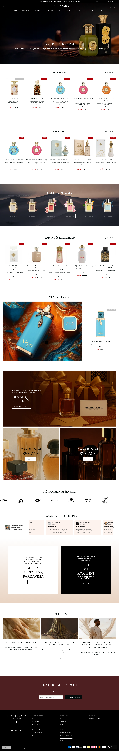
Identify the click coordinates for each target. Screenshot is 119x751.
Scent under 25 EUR (37, 732)
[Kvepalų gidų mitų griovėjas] (21, 628)
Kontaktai (63, 724)
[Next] (114, 34)
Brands (34, 735)
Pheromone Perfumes (38, 730)
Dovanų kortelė (78, 10)
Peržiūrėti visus (110, 72)
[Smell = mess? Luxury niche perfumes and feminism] (59, 628)
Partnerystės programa (67, 740)
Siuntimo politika (65, 727)
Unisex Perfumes (36, 724)
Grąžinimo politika (65, 730)
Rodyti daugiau (21, 656)
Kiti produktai (38, 10)
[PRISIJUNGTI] (86, 570)
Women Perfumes (37, 719)
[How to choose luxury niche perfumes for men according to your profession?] (97, 628)
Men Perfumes (36, 721)
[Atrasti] (31, 454)
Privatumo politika (65, 732)
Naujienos (92, 10)
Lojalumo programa (66, 719)
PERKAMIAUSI (52, 10)
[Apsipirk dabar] (59, 399)
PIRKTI (59, 55)
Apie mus (102, 10)
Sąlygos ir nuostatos (66, 735)
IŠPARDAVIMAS (64, 10)
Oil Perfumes (35, 727)
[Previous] (4, 34)
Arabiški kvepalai (20, 10)
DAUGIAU (33, 582)
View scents (13, 216)
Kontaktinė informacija (66, 738)
